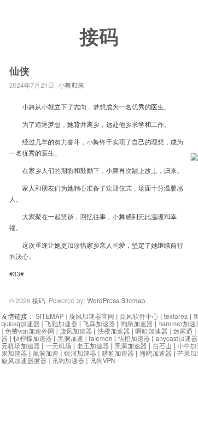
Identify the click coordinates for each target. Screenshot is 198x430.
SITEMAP (49, 316)
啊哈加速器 (151, 330)
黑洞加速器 (131, 345)
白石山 (162, 345)
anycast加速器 (177, 338)
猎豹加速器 (118, 353)
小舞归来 (71, 85)
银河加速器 (80, 353)
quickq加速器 (20, 323)
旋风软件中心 (139, 316)
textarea (176, 316)
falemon (100, 338)
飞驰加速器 (61, 323)
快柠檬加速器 (32, 338)
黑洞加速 (70, 338)
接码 (99, 37)
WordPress (103, 300)
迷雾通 (182, 330)
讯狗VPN (103, 360)
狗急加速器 (137, 323)
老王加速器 (93, 345)
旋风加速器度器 (24, 360)
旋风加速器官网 (91, 316)
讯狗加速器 (68, 360)
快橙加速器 (114, 330)
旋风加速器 (76, 330)
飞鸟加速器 (99, 323)
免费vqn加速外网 (29, 330)
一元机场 (58, 345)
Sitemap (133, 300)
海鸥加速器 (156, 353)
